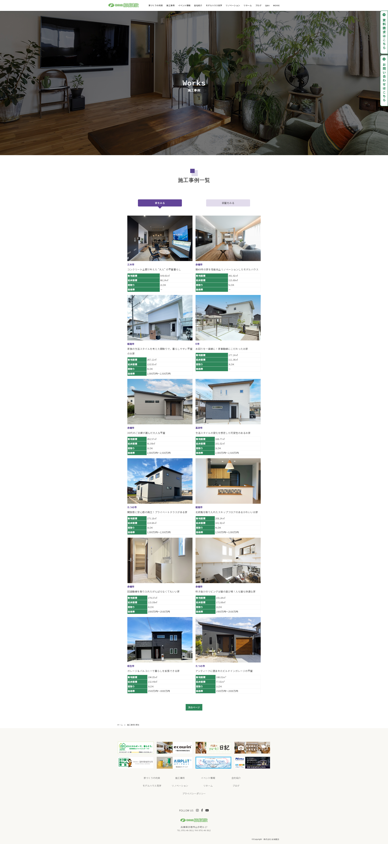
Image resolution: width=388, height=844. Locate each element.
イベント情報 (184, 5)
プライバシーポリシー (194, 793)
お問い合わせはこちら (384, 82)
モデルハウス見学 (214, 5)
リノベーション (233, 5)
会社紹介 (198, 5)
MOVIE (276, 5)
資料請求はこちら (384, 34)
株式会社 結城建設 (271, 839)
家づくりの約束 (156, 5)
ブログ (258, 5)
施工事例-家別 (133, 724)
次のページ (194, 707)
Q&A (267, 5)
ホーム (120, 724)
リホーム (248, 5)
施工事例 (170, 5)
